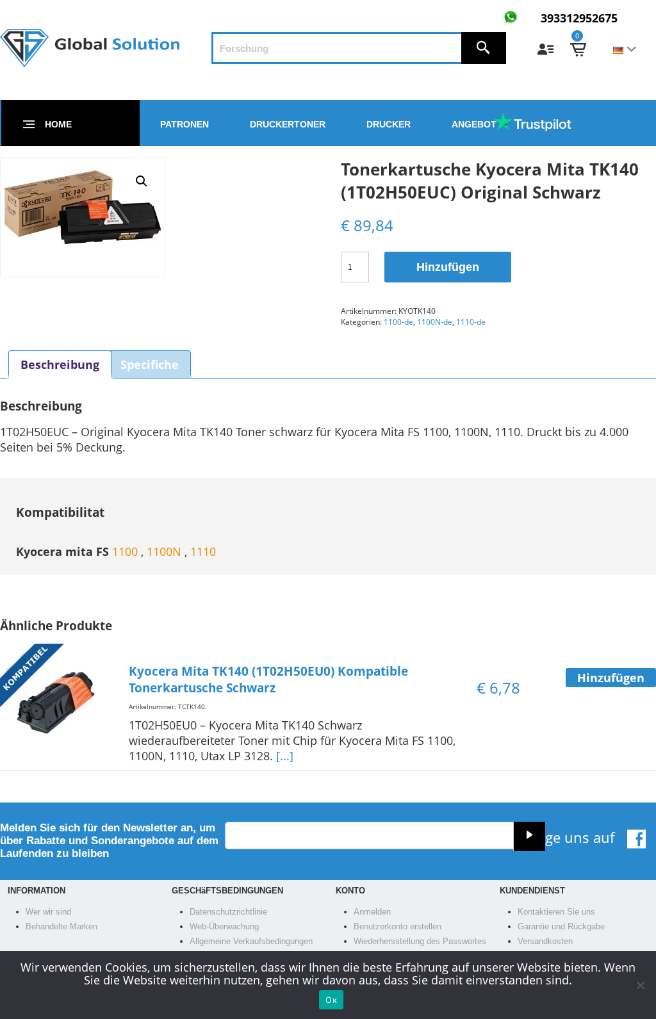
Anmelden (372, 912)
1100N (165, 551)
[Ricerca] (483, 48)
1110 (203, 551)
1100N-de (434, 321)
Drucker (388, 124)
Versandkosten (545, 941)
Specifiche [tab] (149, 364)
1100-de (398, 321)
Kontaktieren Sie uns (556, 912)
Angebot (474, 124)
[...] (284, 755)
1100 (126, 551)
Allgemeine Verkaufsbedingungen (251, 941)
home (58, 124)
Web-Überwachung (224, 926)
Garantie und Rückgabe (561, 926)
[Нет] (640, 985)
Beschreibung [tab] (59, 364)
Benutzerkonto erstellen (397, 926)
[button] (141, 181)
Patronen (184, 124)
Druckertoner (287, 124)
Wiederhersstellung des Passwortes (420, 941)
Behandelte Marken (61, 926)
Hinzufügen (447, 267)
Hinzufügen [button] (610, 677)
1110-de (471, 321)
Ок (331, 1000)
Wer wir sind (48, 912)
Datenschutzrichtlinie (228, 912)
